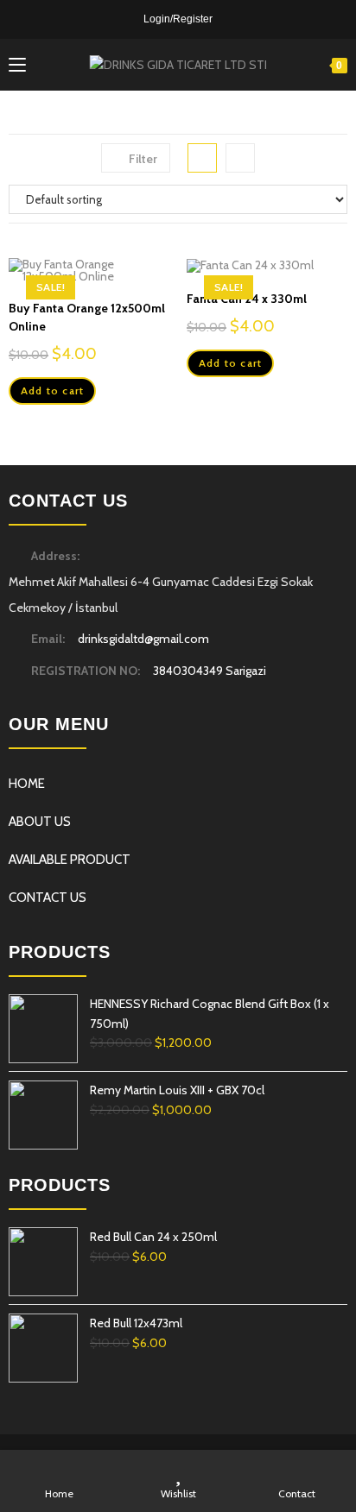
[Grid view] (202, 158)
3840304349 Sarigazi (209, 670)
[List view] (240, 158)
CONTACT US (47, 897)
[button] (159, 143)
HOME (27, 783)
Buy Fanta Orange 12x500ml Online (87, 317)
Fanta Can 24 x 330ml (247, 298)
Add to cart (52, 390)
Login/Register (178, 19)
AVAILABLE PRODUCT (69, 859)
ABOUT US (40, 821)
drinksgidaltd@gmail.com (143, 638)
